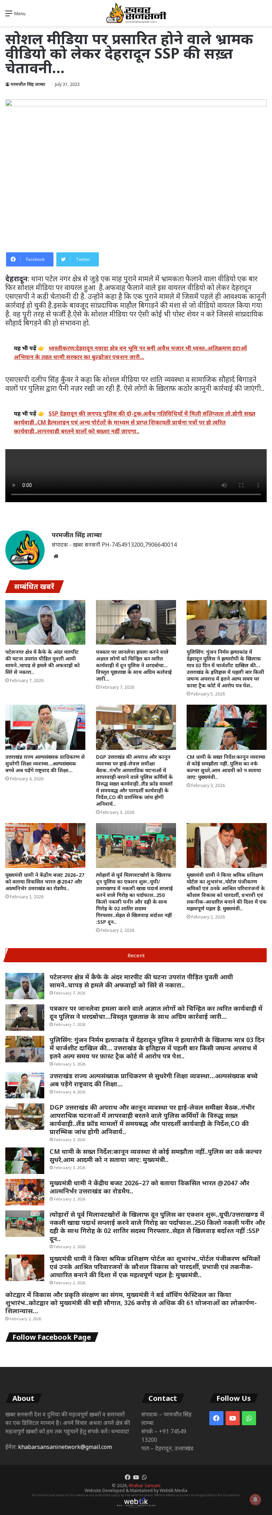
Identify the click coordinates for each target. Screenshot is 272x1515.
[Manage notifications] (255, 1499)
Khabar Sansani (144, 1485)
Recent (136, 955)
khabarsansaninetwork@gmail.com (65, 1447)
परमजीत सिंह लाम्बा (28, 84)
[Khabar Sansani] (136, 13)
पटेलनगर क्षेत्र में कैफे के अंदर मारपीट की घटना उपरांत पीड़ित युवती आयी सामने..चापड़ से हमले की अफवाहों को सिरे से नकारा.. (42, 661)
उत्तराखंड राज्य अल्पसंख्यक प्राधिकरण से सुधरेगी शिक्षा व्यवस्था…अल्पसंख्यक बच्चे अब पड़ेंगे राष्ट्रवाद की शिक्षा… (45, 763)
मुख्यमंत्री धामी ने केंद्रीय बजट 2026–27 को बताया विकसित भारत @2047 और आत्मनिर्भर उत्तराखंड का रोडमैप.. (44, 881)
